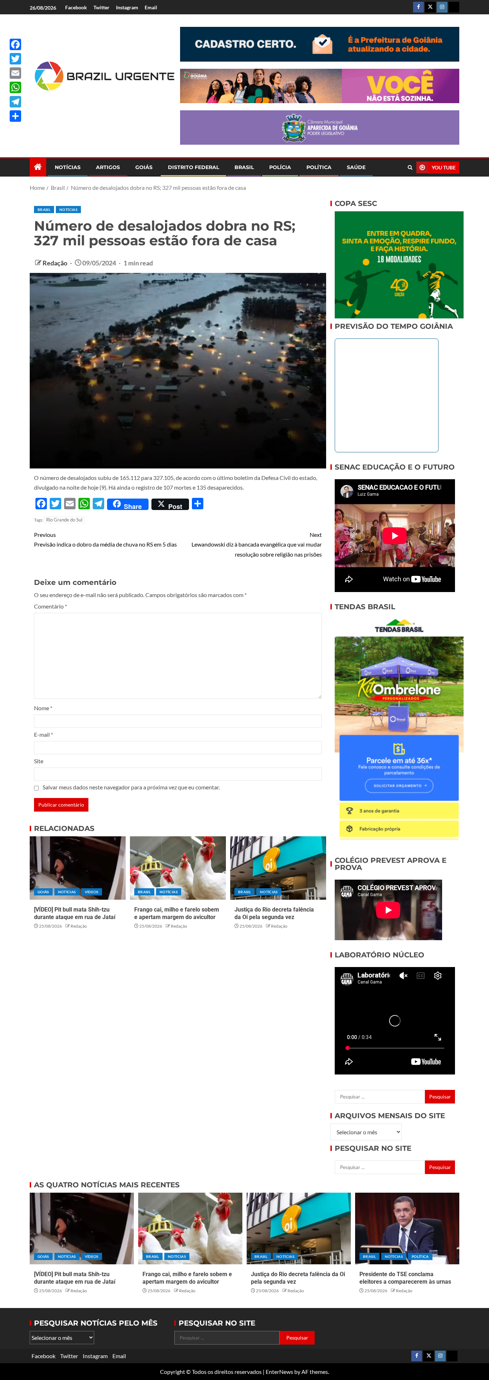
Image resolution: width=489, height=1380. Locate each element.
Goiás (143, 167)
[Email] (15, 73)
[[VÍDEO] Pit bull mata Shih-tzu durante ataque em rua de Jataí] (78, 868)
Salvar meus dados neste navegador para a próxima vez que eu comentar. (131, 787)
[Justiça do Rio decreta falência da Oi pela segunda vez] (278, 868)
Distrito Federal (193, 167)
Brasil (244, 167)
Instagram (127, 7)
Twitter (101, 7)
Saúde (356, 167)
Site (38, 761)
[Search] (410, 167)
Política (318, 167)
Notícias (68, 167)
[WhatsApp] (15, 87)
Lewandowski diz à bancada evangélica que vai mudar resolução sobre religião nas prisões (257, 544)
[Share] (15, 116)
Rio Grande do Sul (64, 520)
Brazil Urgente (99, 102)
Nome (43, 708)
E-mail (43, 734)
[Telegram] (15, 102)
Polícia (280, 167)
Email (151, 7)
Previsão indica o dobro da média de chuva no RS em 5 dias (105, 539)
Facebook (76, 7)
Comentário (50, 606)
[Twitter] (15, 59)
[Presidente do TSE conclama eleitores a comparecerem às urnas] (407, 1228)
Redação (55, 263)
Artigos (108, 167)
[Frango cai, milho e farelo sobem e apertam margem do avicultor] (178, 868)
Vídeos (91, 892)
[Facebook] (15, 44)
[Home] (38, 167)
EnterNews (279, 1371)
